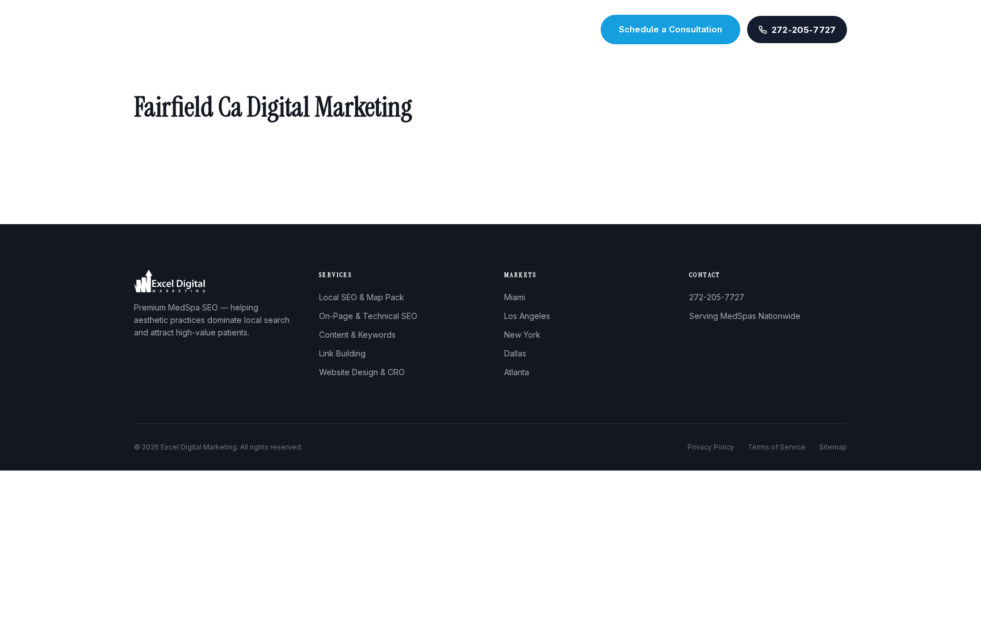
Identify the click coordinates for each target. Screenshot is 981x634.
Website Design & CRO (362, 372)
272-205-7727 (716, 297)
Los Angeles (527, 316)
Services (396, 30)
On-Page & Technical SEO (368, 316)
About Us (347, 30)
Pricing (528, 30)
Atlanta (516, 372)
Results (486, 30)
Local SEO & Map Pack (361, 297)
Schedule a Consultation (670, 29)
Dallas (515, 353)
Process (442, 30)
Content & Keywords (357, 334)
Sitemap (833, 447)
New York (522, 334)
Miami (514, 297)
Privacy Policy (710, 447)
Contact (571, 30)
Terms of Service (777, 447)
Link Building (342, 353)
